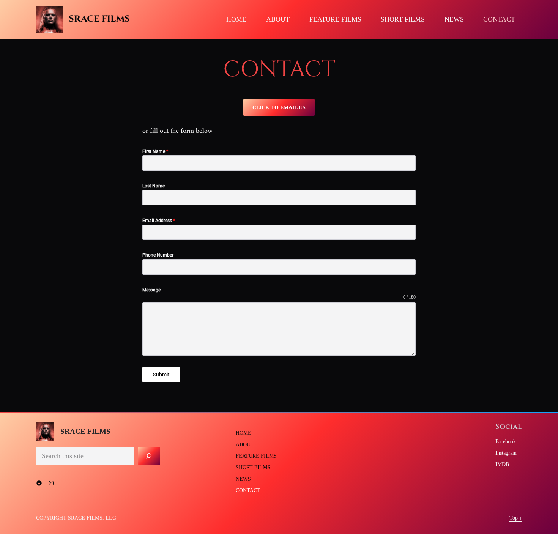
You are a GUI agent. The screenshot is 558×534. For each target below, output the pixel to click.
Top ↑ (515, 518)
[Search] (149, 456)
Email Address (158, 220)
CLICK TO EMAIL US (279, 107)
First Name (155, 151)
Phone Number (157, 255)
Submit (161, 375)
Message (151, 290)
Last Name (153, 186)
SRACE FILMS (99, 19)
